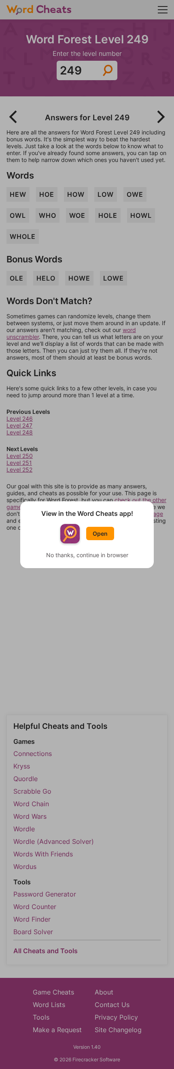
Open (100, 533)
